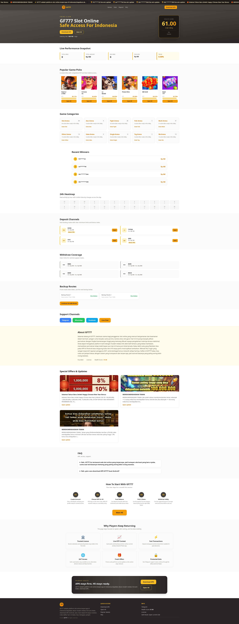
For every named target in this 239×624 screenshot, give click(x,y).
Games (110, 7)
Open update (66, 405)
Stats (115, 7)
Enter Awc (88, 126)
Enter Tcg (136, 140)
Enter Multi (162, 126)
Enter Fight (113, 126)
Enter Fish (137, 126)
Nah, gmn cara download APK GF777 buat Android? (100, 471)
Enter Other (65, 140)
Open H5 (68, 101)
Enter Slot (64, 126)
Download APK (171, 7)
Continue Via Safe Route (69, 303)
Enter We (161, 140)
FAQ (126, 7)
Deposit (121, 7)
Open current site (154, 615)
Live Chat (105, 320)
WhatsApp (79, 320)
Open (114, 230)
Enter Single (113, 140)
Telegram (65, 320)
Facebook (92, 320)
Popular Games (105, 612)
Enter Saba (89, 140)
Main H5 (79, 32)
